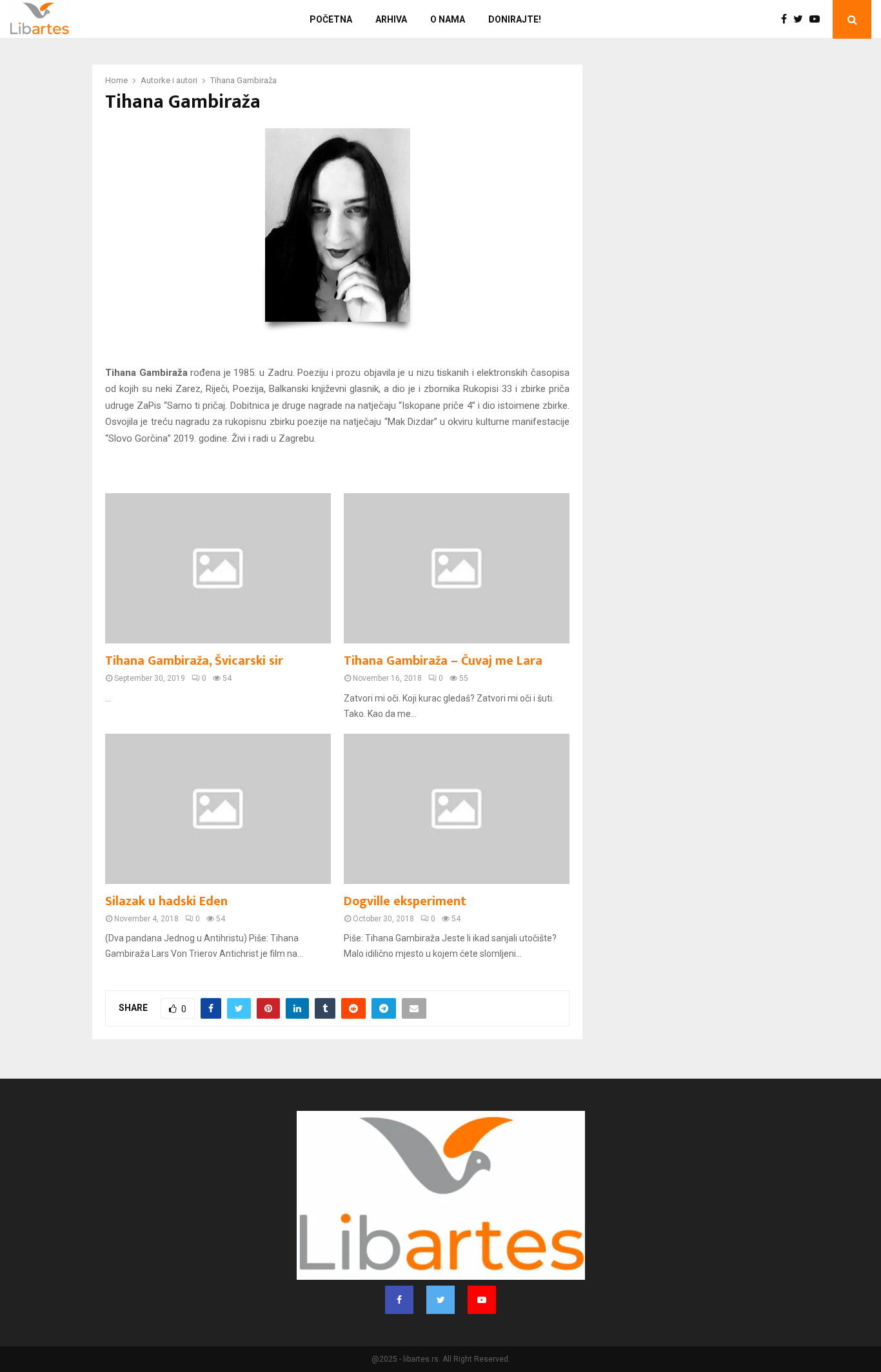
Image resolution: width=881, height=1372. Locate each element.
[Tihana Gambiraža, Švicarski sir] (218, 568)
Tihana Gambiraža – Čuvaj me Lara (443, 661)
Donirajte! (514, 19)
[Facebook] (787, 19)
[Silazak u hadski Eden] (218, 809)
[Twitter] (801, 19)
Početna (331, 19)
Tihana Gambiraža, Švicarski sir (194, 661)
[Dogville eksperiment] (456, 809)
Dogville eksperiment (405, 901)
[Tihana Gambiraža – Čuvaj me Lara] (456, 568)
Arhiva (391, 19)
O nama (447, 19)
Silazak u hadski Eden (166, 901)
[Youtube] (817, 19)
